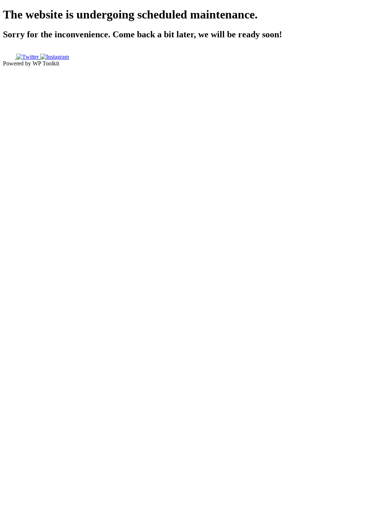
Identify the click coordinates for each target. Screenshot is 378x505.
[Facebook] (9, 57)
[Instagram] (54, 57)
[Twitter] (28, 57)
